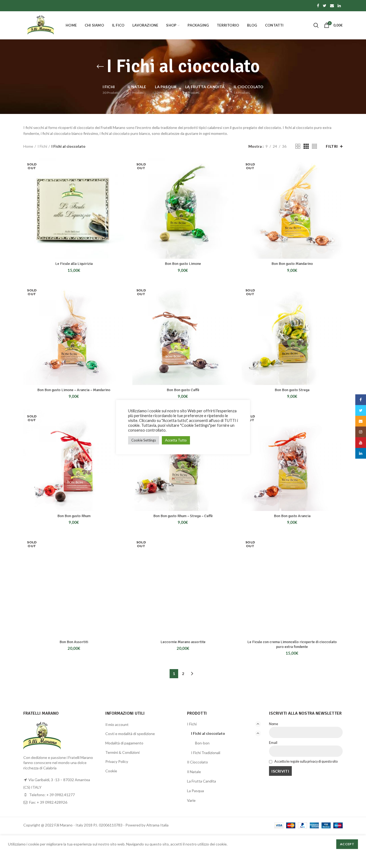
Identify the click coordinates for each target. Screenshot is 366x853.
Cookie (111, 771)
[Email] (332, 5)
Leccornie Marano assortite (183, 642)
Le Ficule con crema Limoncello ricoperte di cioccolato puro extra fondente (292, 644)
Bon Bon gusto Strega (292, 390)
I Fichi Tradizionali (205, 752)
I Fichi (42, 146)
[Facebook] (318, 5)
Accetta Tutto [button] (176, 440)
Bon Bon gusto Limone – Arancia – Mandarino (73, 390)
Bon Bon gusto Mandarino (292, 263)
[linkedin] (339, 5)
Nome (273, 724)
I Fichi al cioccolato (208, 733)
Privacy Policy (116, 761)
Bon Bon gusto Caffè (183, 390)
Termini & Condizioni (122, 752)
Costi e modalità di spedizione (130, 733)
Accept (347, 844)
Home (28, 146)
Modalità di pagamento (124, 743)
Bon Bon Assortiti (73, 642)
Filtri (332, 146)
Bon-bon (202, 743)
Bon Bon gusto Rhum (74, 516)
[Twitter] (324, 5)
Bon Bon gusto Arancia (292, 516)
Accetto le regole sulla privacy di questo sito (306, 761)
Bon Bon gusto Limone (183, 263)
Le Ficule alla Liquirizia (74, 263)
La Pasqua (195, 790)
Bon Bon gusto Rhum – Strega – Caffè (183, 516)
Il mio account (117, 724)
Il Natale (194, 771)
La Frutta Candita (201, 781)
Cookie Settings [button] (143, 440)
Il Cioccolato (197, 762)
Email (273, 743)
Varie (191, 800)
